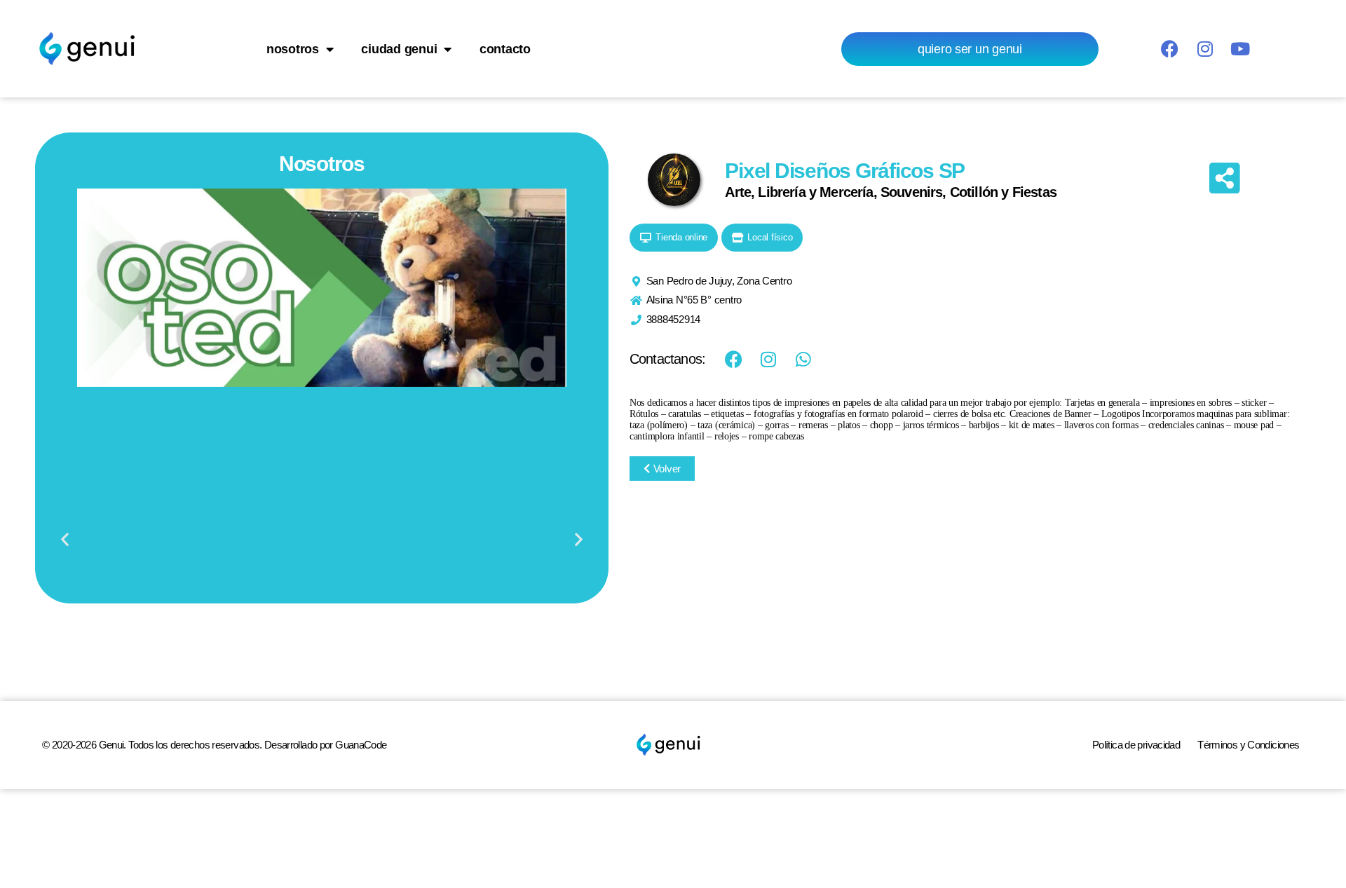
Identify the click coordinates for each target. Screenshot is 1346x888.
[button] (65, 539)
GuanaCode (360, 745)
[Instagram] (1204, 49)
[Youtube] (1239, 49)
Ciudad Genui (399, 49)
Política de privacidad (1136, 745)
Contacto (505, 49)
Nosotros (292, 49)
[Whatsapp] (803, 358)
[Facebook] (1169, 49)
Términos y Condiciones (1248, 745)
